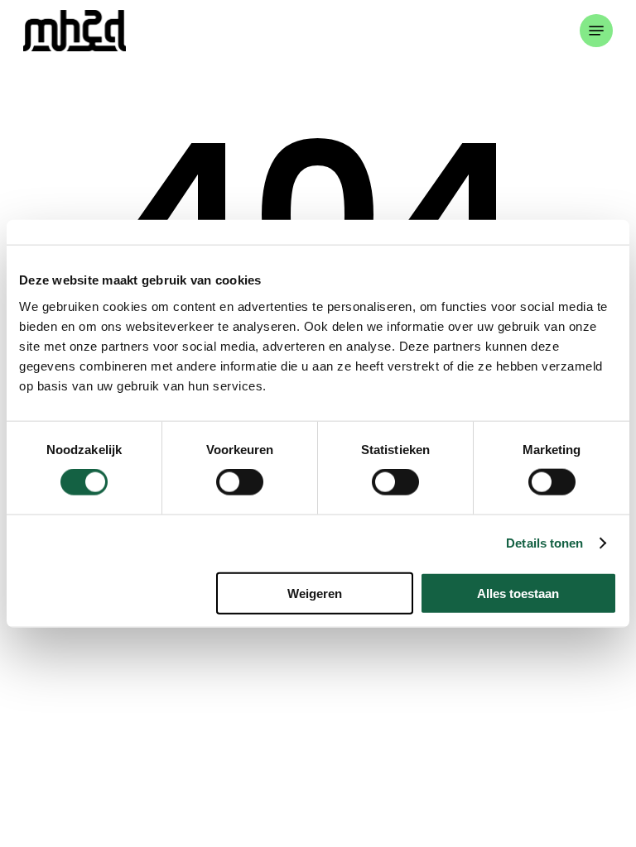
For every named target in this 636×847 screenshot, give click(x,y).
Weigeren (314, 593)
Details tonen (544, 543)
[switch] (239, 482)
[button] (596, 30)
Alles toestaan (518, 593)
